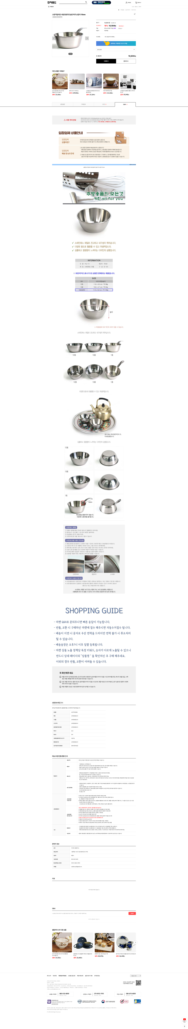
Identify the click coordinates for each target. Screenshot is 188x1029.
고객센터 (139, 6)
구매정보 (83, 104)
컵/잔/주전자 (128, 9)
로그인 (133, 6)
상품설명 (62, 104)
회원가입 (136, 6)
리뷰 (104, 104)
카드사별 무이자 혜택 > (110, 37)
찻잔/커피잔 (133, 9)
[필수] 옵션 (99, 49)
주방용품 (122, 9)
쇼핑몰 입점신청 (71, 975)
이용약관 (55, 975)
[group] (60, 85)
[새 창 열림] (86, 1002)
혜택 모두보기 (121, 25)
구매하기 (106, 61)
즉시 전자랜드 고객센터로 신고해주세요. (107, 121)
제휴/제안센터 (80, 975)
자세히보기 (120, 28)
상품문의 (132, 913)
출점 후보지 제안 (89, 975)
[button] (135, 81)
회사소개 (49, 975)
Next (87, 38)
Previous (54, 38)
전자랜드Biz (97, 975)
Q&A (125, 104)
